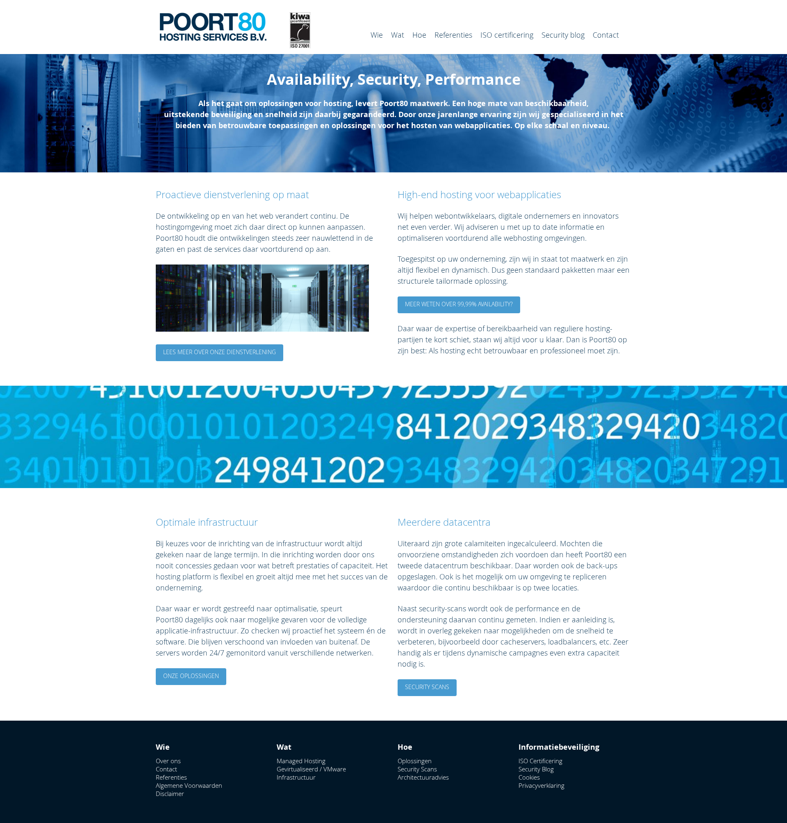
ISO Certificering (540, 761)
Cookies (529, 777)
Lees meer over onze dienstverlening (219, 352)
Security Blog (536, 769)
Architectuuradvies (423, 777)
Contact (606, 35)
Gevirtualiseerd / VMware (311, 769)
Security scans (427, 687)
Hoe (419, 35)
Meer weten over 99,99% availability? (459, 304)
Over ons (168, 761)
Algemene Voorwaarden (189, 785)
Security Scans (417, 769)
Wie (377, 35)
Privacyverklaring (541, 785)
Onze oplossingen (191, 676)
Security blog (563, 35)
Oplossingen (415, 761)
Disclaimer (170, 793)
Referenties (453, 35)
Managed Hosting (301, 761)
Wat (397, 35)
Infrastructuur (296, 777)
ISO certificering (506, 35)
